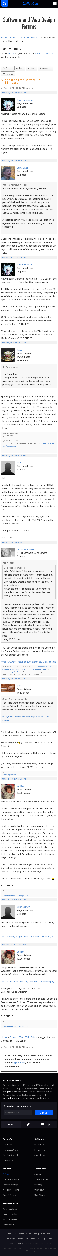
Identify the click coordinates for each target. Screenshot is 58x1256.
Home (4, 37)
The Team (7, 1144)
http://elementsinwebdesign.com (15, 896)
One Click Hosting (11, 1179)
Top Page (12, 1234)
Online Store (45, 1234)
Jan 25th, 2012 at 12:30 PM (14, 779)
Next (28, 88)
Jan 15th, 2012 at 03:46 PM (14, 343)
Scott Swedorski (25, 549)
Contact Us (8, 1160)
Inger (19, 350)
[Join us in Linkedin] (49, 1125)
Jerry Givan (22, 167)
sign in (11, 53)
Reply (32, 68)
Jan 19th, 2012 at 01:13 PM (13, 542)
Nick (19, 462)
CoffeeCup (8, 1139)
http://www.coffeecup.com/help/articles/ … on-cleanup (28, 661)
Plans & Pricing (9, 1195)
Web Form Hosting (11, 1190)
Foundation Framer (39, 669)
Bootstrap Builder (12, 672)
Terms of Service (26, 1251)
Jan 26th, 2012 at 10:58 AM (14, 945)
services (26, 1091)
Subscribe (46, 68)
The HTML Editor (28, 37)
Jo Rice (21, 786)
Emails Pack (39, 1144)
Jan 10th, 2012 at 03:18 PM (14, 161)
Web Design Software (14, 1239)
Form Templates (10, 1219)
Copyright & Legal (45, 1239)
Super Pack (39, 1155)
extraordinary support (13, 1098)
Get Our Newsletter (12, 1155)
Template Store (10, 1203)
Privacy (10, 1244)
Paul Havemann (25, 100)
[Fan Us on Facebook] (35, 1125)
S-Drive (6, 1174)
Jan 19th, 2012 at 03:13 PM (14, 679)
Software (39, 1139)
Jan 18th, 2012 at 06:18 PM (14, 455)
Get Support (30, 1239)
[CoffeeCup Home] (30, 4)
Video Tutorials (41, 1179)
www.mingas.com (9, 775)
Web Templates (10, 1209)
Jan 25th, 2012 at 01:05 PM (14, 900)
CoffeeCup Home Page (27, 1234)
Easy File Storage (10, 1184)
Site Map (19, 1244)
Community (40, 1168)
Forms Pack (39, 1150)
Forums (13, 37)
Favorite (9, 74)
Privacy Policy (47, 1249)
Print (20, 68)
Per (18, 685)
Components (8, 1224)
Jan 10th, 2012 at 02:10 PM (14, 93)
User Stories (40, 1195)
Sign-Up (43, 1113)
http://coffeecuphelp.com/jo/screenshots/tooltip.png (27, 981)
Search (8, 68)
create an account (44, 53)
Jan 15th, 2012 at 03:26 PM (14, 257)
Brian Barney (23, 907)
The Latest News (10, 1150)
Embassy (38, 1184)
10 (13, 88)
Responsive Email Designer (21, 669)
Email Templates (10, 1214)
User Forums (39, 1190)
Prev (6, 88)
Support (38, 1174)
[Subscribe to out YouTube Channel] (42, 1125)
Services (7, 1168)
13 (23, 88)
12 (20, 88)
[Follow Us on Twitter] (28, 1125)
